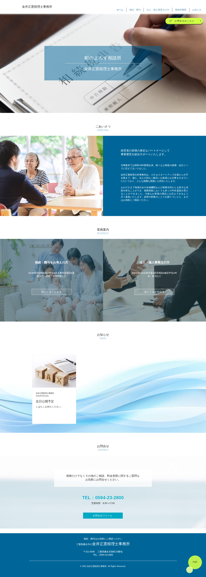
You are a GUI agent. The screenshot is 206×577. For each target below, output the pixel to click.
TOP (195, 562)
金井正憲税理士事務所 (37, 6)
